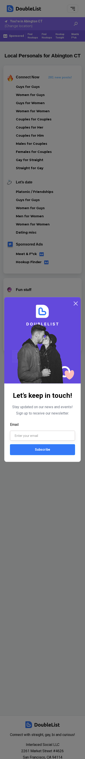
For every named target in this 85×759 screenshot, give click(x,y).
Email (14, 424)
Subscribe (42, 449)
